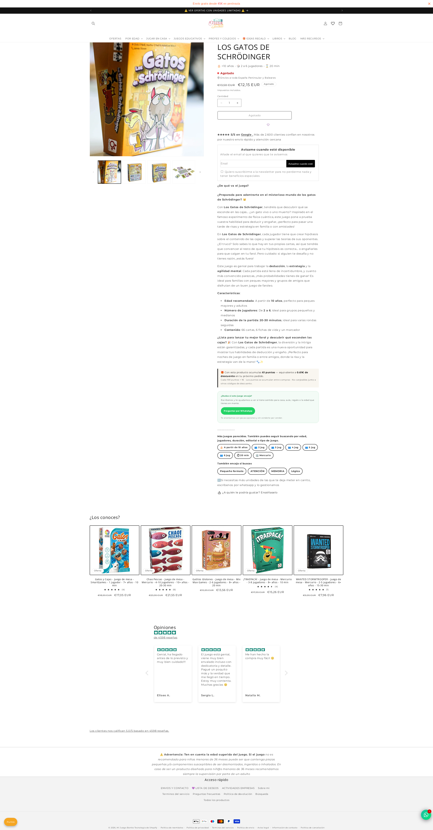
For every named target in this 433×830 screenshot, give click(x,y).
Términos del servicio (223, 827)
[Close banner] (429, 4)
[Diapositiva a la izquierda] (93, 172)
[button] (93, 23)
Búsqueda (261, 794)
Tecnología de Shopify (145, 827)
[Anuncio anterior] (91, 10)
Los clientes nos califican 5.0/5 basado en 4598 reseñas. (129, 730)
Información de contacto (285, 827)
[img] (218, 632)
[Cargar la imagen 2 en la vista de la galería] (134, 172)
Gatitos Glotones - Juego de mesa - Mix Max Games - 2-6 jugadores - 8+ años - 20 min (216, 582)
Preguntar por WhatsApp (238, 411)
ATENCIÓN (257, 471)
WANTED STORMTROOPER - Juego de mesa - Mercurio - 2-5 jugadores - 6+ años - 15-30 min (318, 582)
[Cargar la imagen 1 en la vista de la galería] (109, 172)
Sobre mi (264, 788)
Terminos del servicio (176, 794)
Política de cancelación (312, 827)
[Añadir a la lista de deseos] (268, 125)
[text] (216, 3)
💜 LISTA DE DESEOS (205, 788)
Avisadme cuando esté (300, 163)
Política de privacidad (198, 827)
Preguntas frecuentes (206, 794)
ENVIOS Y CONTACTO (174, 788)
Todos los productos (216, 799)
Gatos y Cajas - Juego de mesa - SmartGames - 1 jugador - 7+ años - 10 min (114, 582)
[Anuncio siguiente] (342, 10)
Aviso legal (263, 827)
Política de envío (245, 827)
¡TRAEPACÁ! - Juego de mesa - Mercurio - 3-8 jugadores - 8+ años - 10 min (267, 581)
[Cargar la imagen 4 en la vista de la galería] (183, 172)
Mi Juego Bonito (125, 827)
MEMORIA (277, 471)
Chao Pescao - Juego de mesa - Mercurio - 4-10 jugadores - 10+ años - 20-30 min (165, 582)
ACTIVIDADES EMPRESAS (238, 788)
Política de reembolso (172, 827)
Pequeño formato (232, 471)
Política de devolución (238, 794)
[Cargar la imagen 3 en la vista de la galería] (158, 172)
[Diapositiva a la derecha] (200, 172)
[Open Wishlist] (333, 23)
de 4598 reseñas (165, 637)
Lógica (295, 471)
